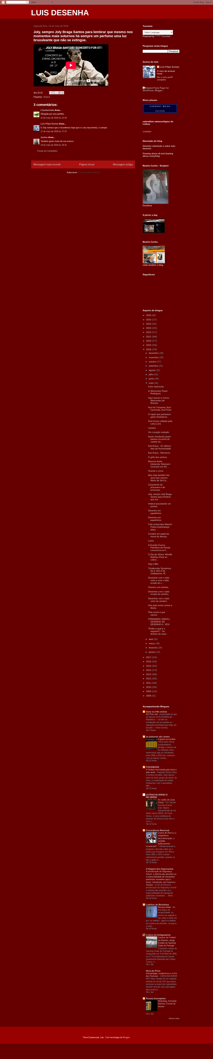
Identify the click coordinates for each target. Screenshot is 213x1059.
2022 (149, 332)
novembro (154, 357)
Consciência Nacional (157, 830)
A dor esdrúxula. (156, 386)
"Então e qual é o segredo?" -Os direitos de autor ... (158, 631)
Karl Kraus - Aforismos (159, 453)
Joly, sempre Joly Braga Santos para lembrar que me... (160, 497)
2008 (149, 695)
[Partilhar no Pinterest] (62, 92)
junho (152, 378)
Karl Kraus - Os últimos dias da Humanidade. (160, 447)
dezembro (154, 353)
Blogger (126, 1037)
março (152, 643)
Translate (165, 36)
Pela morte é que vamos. (156, 613)
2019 (149, 345)
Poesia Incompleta (156, 998)
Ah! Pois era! (152, 714)
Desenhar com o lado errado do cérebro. (158, 592)
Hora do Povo (153, 971)
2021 (149, 336)
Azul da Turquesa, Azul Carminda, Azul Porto (159, 408)
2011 (148, 683)
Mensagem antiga (123, 164)
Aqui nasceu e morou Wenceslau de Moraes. (158, 400)
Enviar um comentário (47, 151)
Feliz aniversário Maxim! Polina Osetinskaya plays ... (160, 527)
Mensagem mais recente (47, 164)
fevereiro (153, 647)
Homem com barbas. (158, 587)
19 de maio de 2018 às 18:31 (54, 145)
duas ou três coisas (156, 711)
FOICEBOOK (152, 767)
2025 (149, 319)
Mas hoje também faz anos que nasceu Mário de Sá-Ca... (158, 478)
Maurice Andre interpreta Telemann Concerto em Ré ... (159, 464)
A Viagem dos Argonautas (159, 869)
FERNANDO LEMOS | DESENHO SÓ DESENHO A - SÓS (159, 622)
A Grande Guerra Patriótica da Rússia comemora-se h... (159, 548)
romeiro (152, 428)
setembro (154, 366)
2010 (149, 687)
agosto (152, 370)
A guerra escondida (167, 739)
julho (151, 374)
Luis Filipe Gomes (49, 124)
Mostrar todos (174, 1018)
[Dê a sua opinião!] (53, 92)
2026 (149, 315)
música (46, 97)
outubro (153, 361)
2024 (149, 324)
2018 (149, 349)
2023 (149, 328)
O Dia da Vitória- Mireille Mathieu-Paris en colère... (160, 557)
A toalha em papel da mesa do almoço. (158, 535)
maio (151, 383)
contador (147, 131)
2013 (149, 674)
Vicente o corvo (155, 471)
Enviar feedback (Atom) (89, 172)
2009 (149, 691)
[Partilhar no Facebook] (59, 92)
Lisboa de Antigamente (158, 935)
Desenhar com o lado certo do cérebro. (158, 599)
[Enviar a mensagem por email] (50, 92)
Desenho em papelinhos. (155, 511)
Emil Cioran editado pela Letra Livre (160, 422)
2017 (149, 657)
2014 (149, 670)
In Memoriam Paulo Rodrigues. (157, 392)
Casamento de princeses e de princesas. (156, 487)
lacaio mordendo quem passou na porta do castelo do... (159, 439)
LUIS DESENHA (60, 12)
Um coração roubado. (159, 432)
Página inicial (86, 164)
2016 (149, 661)
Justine (44, 137)
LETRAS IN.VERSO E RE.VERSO (157, 795)
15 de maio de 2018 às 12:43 (54, 118)
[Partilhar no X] (56, 92)
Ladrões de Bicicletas (157, 904)
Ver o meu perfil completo (164, 78)
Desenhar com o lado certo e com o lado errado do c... (158, 580)
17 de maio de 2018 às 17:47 (54, 131)
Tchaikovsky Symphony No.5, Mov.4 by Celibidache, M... (159, 571)
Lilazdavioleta (47, 110)
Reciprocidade (164, 907)
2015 (149, 666)
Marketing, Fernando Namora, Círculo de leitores (167, 1004)
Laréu (151, 540)
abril (151, 639)
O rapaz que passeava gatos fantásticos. (159, 415)
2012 (149, 678)
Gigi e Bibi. (153, 564)
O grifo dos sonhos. (157, 457)
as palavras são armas (158, 736)
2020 (149, 341)
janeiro (152, 652)
